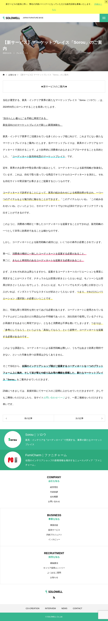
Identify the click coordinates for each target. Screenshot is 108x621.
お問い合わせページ (54, 397)
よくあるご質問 (54, 573)
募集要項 (54, 563)
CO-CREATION (32, 608)
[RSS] (54, 597)
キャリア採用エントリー (54, 568)
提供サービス (54, 530)
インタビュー (54, 539)
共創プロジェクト (54, 535)
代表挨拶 (54, 492)
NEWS (64, 608)
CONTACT (77, 608)
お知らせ (54, 577)
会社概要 (54, 497)
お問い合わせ (54, 501)
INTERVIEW (50, 608)
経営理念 (54, 487)
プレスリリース (22, 53)
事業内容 (54, 525)
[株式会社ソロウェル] (11, 18)
